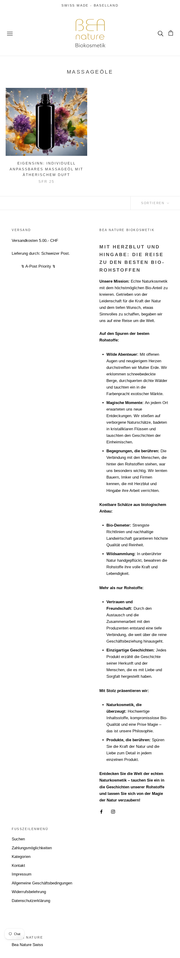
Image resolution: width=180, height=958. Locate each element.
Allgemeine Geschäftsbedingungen (42, 883)
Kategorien (21, 856)
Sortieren (153, 203)
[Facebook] (101, 811)
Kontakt (18, 865)
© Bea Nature (27, 937)
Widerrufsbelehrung (29, 892)
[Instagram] (113, 811)
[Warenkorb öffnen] (171, 33)
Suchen (18, 839)
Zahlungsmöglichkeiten (32, 848)
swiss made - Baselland (90, 5)
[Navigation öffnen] (10, 33)
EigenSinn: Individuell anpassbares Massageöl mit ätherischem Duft (46, 169)
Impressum (21, 874)
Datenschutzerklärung (31, 900)
